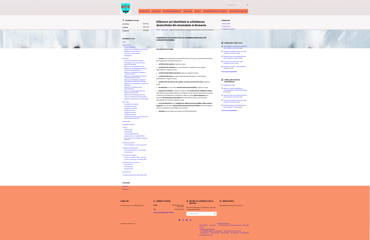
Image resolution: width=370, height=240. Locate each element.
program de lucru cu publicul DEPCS (134, 136)
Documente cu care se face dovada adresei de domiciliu (134, 63)
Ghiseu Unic (187, 11)
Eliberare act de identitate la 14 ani (134, 66)
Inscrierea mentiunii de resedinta (133, 60)
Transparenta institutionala (214, 11)
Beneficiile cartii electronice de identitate (136, 99)
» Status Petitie (225, 26)
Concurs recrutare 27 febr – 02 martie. (135, 157)
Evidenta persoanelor (171, 11)
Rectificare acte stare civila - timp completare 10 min (233, 62)
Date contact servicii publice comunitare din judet (136, 139)
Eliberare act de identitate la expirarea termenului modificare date (135, 77)
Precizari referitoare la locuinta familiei (135, 97)
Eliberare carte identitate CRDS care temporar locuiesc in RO (134, 91)
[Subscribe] (214, 213)
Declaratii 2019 (128, 169)
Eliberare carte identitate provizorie (134, 95)
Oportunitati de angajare (129, 155)
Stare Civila (156, 11)
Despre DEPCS (144, 11)
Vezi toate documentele (229, 72)
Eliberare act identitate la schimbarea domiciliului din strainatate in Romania (135, 80)
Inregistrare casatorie (130, 108)
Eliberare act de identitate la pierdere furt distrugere (136, 84)
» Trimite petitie (225, 23)
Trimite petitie (128, 129)
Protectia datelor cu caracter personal (135, 145)
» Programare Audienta (228, 29)
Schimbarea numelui (130, 114)
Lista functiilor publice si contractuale (135, 150)
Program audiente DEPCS (131, 134)
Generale (125, 186)
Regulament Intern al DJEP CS (132, 51)
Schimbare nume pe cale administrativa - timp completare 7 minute (235, 57)
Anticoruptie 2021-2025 (238, 11)
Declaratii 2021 (126, 172)
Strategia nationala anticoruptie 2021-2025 (134, 175)
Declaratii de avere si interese (131, 162)
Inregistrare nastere (130, 112)
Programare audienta (128, 124)
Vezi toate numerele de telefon (163, 212)
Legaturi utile (126, 121)
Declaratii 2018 (128, 166)
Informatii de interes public (132, 53)
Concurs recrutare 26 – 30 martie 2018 (135, 159)
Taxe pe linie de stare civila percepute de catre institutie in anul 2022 (235, 47)
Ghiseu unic (125, 189)
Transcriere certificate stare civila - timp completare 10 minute (234, 52)
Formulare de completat (131, 104)
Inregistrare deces (129, 110)
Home (158, 30)
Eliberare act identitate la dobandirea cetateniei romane (135, 73)
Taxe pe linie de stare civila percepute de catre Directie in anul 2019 (136, 117)
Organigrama (128, 55)
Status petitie (128, 132)
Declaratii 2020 (128, 152)
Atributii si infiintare (129, 47)
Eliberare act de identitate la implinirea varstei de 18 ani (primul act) (135, 69)
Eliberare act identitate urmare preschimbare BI (133, 88)
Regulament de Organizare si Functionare (136, 49)
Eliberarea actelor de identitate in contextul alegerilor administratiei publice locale (235, 90)
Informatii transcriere (130, 106)
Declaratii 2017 (128, 164)
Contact (197, 11)
